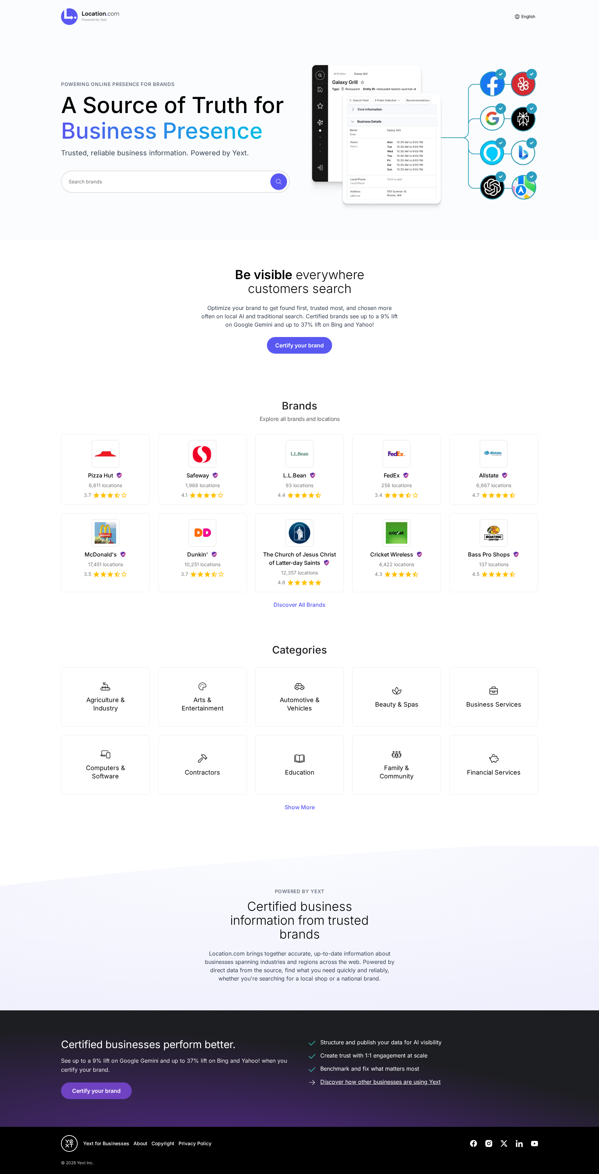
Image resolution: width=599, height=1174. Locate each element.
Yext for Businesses (106, 1143)
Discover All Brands (299, 604)
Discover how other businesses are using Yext (380, 1081)
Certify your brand (299, 345)
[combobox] (175, 182)
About (140, 1143)
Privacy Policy (195, 1143)
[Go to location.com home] (90, 16)
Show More (300, 807)
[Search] (278, 181)
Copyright (162, 1143)
